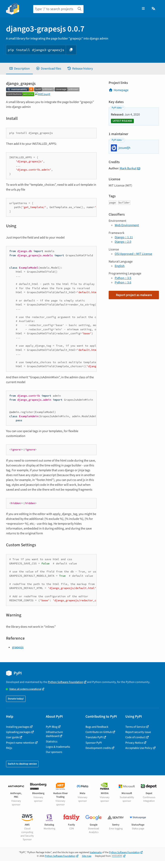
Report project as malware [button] (134, 295)
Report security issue (138, 732)
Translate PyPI (94, 737)
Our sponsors (54, 752)
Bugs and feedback (97, 727)
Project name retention (20, 743)
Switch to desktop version (22, 764)
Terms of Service (135, 727)
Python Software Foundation (65, 682)
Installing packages (17, 727)
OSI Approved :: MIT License (133, 254)
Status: (25, 689)
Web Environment (127, 225)
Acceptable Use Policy (138, 748)
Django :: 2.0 (123, 242)
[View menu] (143, 8)
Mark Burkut (128, 168)
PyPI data (117, 107)
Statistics (51, 741)
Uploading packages (18, 732)
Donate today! (16, 698)
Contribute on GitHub (99, 732)
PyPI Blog (51, 727)
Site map (86, 856)
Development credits (98, 748)
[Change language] (153, 8)
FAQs (9, 748)
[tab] (19, 68)
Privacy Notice (134, 743)
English (120, 266)
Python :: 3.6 (123, 282)
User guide (12, 737)
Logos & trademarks (58, 747)
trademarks (96, 852)
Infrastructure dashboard (54, 734)
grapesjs (18, 647)
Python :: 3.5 (123, 278)
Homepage (121, 90)
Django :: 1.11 (124, 237)
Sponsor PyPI (94, 743)
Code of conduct (135, 737)
